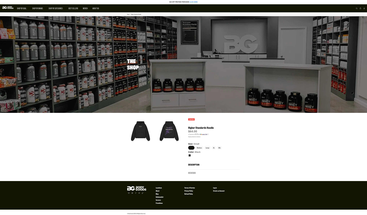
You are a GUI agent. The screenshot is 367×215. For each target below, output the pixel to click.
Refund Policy (188, 194)
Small (191, 148)
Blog (157, 194)
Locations (159, 188)
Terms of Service (189, 188)
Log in (215, 188)
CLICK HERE (193, 2)
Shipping (189, 136)
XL (214, 148)
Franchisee (159, 203)
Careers (158, 200)
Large (207, 148)
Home (128, 14)
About (157, 191)
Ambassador (160, 197)
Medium (199, 148)
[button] (214, 134)
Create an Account (219, 191)
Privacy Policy (188, 191)
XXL (219, 148)
